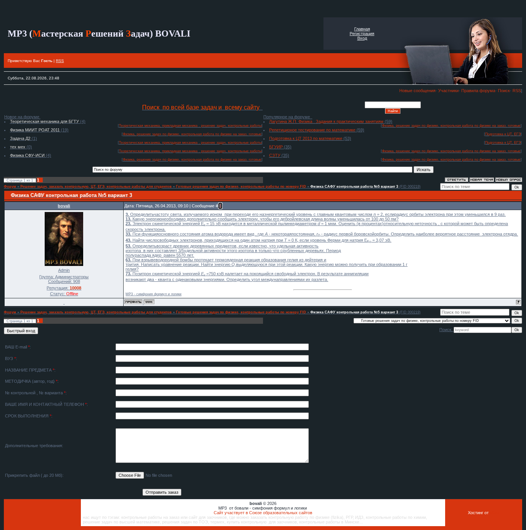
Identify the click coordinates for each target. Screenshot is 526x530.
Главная (362, 29)
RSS (60, 61)
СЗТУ (274, 155)
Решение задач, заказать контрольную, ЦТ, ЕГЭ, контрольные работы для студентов (96, 186)
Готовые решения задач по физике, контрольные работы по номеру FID (241, 186)
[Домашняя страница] (149, 301)
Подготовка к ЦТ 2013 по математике (305, 138)
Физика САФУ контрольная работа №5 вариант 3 (354, 186)
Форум (10, 186)
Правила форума (478, 90)
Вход (362, 38)
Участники (448, 90)
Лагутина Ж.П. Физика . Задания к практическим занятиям (326, 121)
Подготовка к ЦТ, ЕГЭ (503, 134)
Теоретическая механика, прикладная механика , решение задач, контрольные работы (190, 126)
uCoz (495, 512)
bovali (64, 206)
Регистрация (362, 33)
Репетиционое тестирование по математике (312, 130)
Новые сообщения (417, 90)
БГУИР (276, 147)
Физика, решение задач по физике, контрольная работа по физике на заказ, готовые (192, 134)
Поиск (504, 90)
